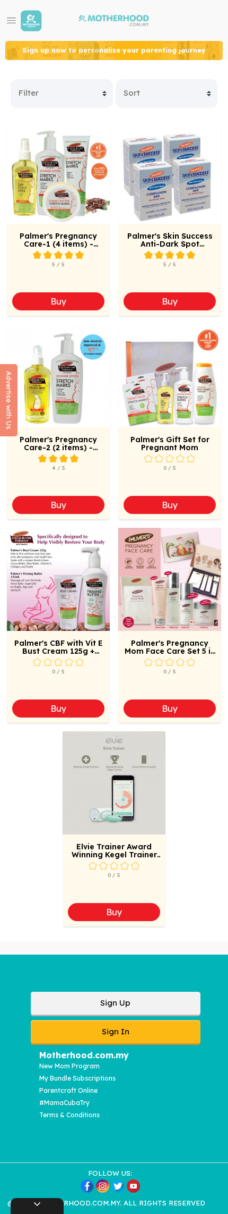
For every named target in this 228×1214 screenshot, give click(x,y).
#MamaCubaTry (64, 1103)
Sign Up (115, 1003)
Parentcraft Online (68, 1090)
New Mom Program (69, 1066)
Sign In (115, 1031)
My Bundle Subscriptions (77, 1078)
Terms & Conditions (69, 1115)
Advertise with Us (9, 400)
